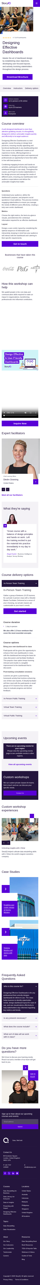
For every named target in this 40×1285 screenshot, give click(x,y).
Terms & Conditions (21, 1279)
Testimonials (7, 1252)
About (5, 1237)
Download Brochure (17, 77)
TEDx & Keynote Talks (29, 1248)
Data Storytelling (8, 1226)
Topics (5, 1221)
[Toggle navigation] (36, 3)
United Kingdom (27, 1212)
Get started (20, 611)
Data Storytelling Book (29, 1241)
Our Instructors (8, 1245)
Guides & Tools (27, 1256)
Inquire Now (20, 423)
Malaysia (25, 1202)
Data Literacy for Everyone (9, 1198)
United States (26, 1191)
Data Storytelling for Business (10, 1192)
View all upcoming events (20, 764)
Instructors (18, 88)
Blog (23, 1259)
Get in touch (20, 244)
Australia (25, 1194)
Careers (6, 1256)
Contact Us (20, 793)
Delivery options (32, 88)
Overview (7, 88)
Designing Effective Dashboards (9, 1213)
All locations (26, 1216)
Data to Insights (8, 1202)
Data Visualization (9, 1229)
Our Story (6, 1241)
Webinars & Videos (28, 1252)
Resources (26, 1237)
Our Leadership (8, 1248)
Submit (20, 1127)
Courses (6, 1186)
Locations (25, 1186)
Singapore (25, 1209)
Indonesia (25, 1198)
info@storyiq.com (30, 1167)
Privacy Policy (8, 1279)
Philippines (25, 1205)
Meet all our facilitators (12, 495)
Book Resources (27, 1245)
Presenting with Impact (8, 1207)
